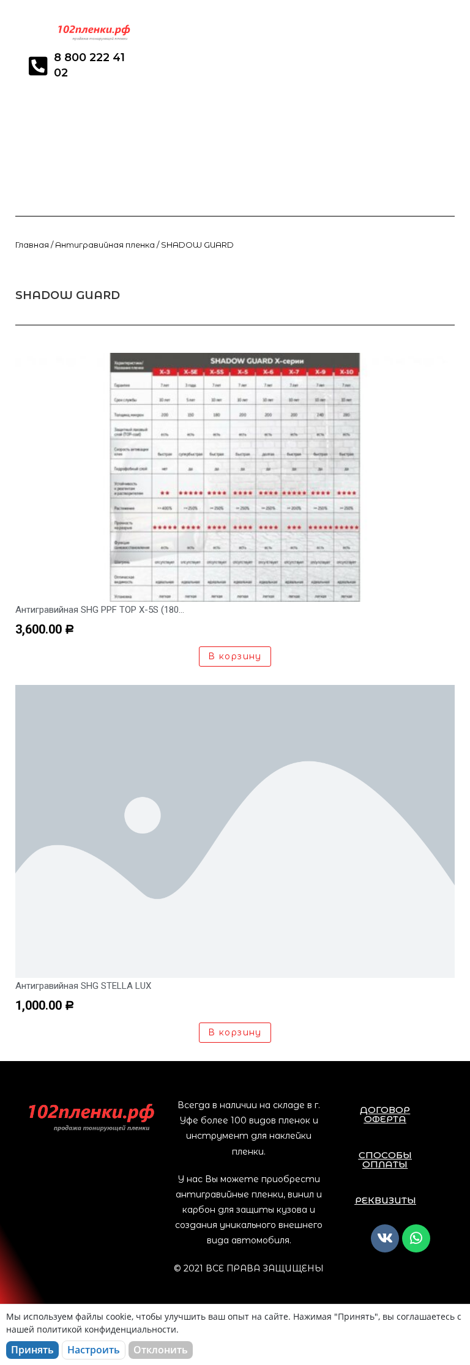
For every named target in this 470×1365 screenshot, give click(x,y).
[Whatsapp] (416, 1238)
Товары (91, 280)
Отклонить (160, 1349)
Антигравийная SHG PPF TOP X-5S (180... (99, 609)
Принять (32, 1349)
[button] (385, 1114)
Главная (32, 245)
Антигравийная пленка (105, 245)
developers (38, 280)
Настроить (93, 1349)
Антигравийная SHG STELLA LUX (83, 985)
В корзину (235, 656)
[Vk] (385, 1238)
